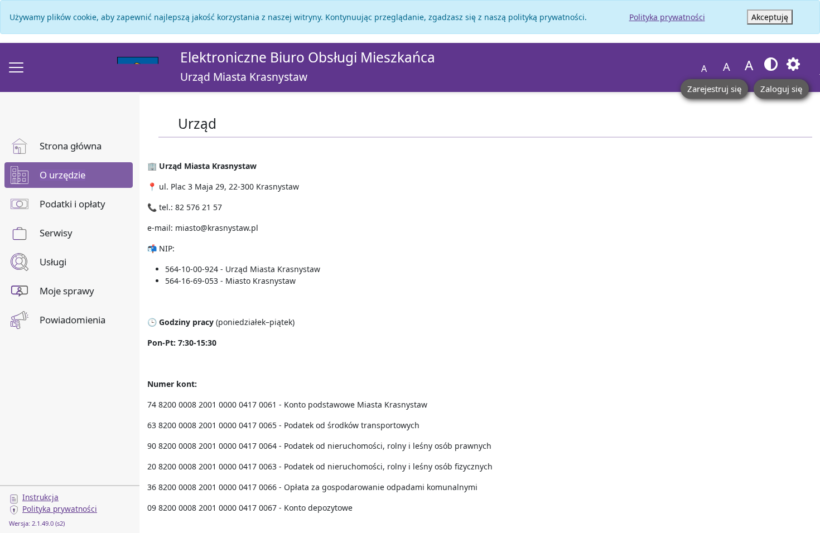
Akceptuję (769, 17)
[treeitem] (68, 146)
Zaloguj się (781, 88)
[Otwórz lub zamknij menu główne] (16, 67)
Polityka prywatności (667, 17)
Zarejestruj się (714, 88)
